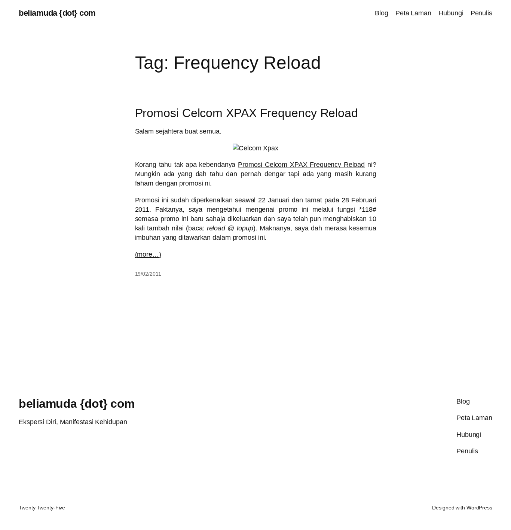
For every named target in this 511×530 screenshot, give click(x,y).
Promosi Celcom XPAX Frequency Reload (246, 113)
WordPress (479, 508)
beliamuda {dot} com (57, 13)
